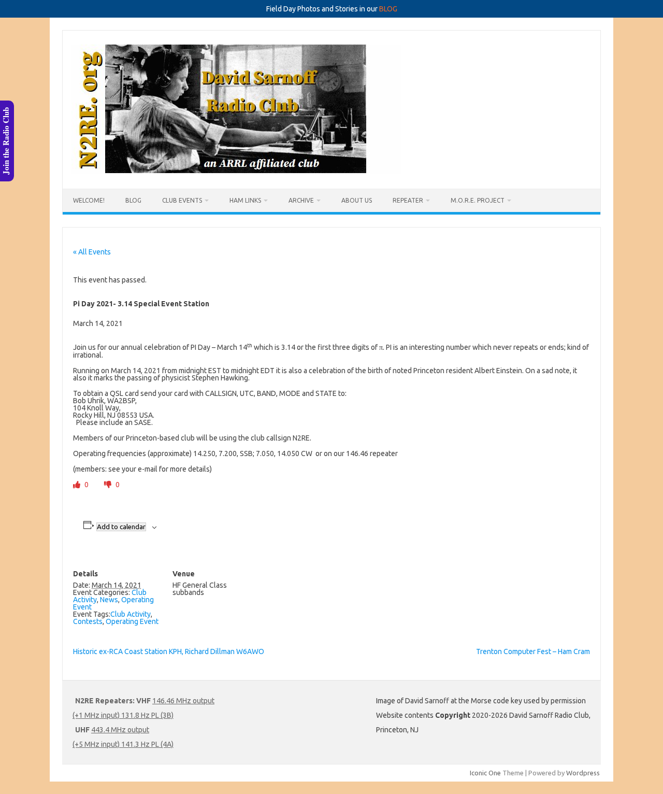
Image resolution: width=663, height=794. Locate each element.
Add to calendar (121, 527)
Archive (301, 200)
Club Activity (130, 614)
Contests (88, 621)
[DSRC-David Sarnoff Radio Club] (236, 171)
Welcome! (89, 200)
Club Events (182, 200)
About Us (356, 200)
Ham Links (245, 200)
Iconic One (485, 772)
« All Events (92, 252)
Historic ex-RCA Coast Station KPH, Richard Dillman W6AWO (168, 651)
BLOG (388, 9)
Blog (133, 200)
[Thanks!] (77, 484)
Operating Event (132, 621)
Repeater (408, 200)
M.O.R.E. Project (478, 200)
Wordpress (583, 772)
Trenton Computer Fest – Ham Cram (533, 651)
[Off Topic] (108, 484)
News (109, 600)
